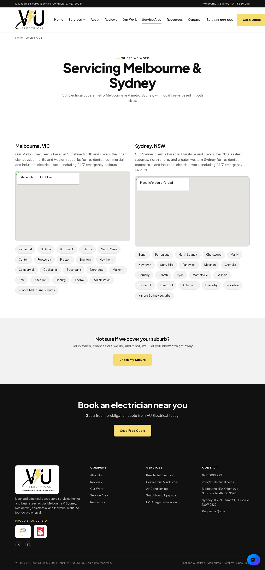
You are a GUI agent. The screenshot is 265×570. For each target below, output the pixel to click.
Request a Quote (213, 511)
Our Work (130, 19)
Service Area (151, 19)
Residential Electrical (160, 475)
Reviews (111, 19)
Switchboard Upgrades (162, 495)
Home (58, 19)
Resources (175, 19)
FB (29, 544)
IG (19, 544)
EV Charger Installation (161, 502)
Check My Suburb (132, 359)
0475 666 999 (240, 3)
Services (75, 19)
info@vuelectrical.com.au (219, 482)
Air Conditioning (157, 488)
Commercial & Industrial (162, 482)
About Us (96, 475)
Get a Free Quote (132, 430)
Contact (194, 19)
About (95, 19)
